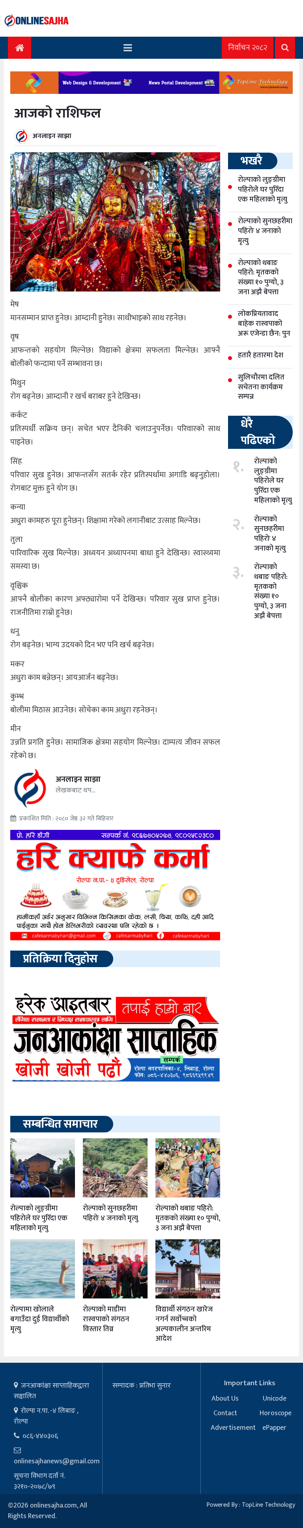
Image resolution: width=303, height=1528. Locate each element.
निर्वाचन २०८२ (247, 47)
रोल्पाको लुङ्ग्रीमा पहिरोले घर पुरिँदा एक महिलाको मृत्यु (38, 1218)
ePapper (274, 1428)
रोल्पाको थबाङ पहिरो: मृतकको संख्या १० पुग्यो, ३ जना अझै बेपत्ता (187, 1218)
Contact (225, 1413)
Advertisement (233, 1428)
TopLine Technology (268, 1505)
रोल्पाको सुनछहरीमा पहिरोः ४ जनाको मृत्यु (110, 1213)
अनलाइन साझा (52, 136)
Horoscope (276, 1413)
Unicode (274, 1399)
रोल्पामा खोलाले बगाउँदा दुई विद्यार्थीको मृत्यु (39, 1319)
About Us (225, 1399)
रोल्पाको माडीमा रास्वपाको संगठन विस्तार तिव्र (106, 1319)
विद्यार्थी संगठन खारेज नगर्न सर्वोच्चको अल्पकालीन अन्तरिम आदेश (184, 1324)
